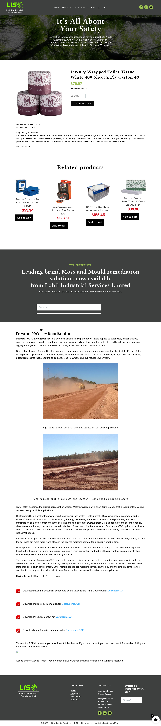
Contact (92, 8)
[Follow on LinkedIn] (146, 7)
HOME (73, 694)
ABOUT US (74, 697)
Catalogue (79, 8)
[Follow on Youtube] (151, 7)
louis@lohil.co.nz (105, 702)
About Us (66, 8)
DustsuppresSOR (115, 593)
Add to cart (84, 103)
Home (56, 8)
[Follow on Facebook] (141, 7)
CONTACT (74, 703)
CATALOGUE (75, 700)
